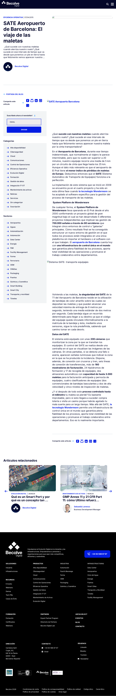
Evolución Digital (18, 494)
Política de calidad (74, 689)
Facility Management (95, 597)
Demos (8, 591)
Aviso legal (62, 692)
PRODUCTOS (38, 564)
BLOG (77, 622)
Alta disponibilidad (40, 568)
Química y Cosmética (68, 586)
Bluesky (83, 651)
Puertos (90, 583)
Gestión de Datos (39, 590)
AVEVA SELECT (81, 614)
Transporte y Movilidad (96, 590)
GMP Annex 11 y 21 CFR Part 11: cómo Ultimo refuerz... (82, 498)
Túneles (90, 594)
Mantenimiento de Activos (42, 597)
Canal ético (100, 689)
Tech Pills (9, 595)
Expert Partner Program (49, 618)
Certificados (10, 622)
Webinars (9, 588)
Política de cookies (49, 692)
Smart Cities (91, 586)
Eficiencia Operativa (13, 17)
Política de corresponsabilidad (53, 689)
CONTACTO (46, 644)
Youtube (83, 655)
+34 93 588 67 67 (99, 554)
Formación (9, 618)
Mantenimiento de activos (74, 494)
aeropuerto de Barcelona (86, 242)
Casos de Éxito (11, 599)
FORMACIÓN (11, 614)
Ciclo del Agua (92, 575)
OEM (62, 579)
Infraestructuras (12, 571)
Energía (90, 579)
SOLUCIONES (11, 564)
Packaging (64, 583)
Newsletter (84, 659)
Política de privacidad (31, 692)
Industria (9, 568)
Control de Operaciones (42, 583)
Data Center (91, 568)
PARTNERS (45, 614)
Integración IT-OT (39, 594)
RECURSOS (10, 580)
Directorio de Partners (49, 622)
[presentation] (7, 491)
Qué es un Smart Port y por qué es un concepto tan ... (30, 498)
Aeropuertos (92, 571)
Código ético (88, 689)
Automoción (64, 568)
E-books (9, 584)
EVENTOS (79, 618)
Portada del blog (14, 94)
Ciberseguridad (39, 571)
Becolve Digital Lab (48, 626)
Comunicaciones (39, 579)
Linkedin (83, 647)
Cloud (35, 575)
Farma (62, 575)
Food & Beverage (66, 571)
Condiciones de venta (31, 689)
